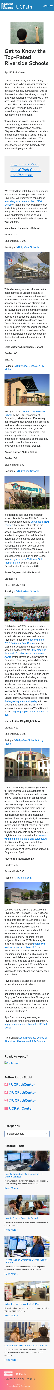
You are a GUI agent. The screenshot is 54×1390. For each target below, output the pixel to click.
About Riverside (26, 1037)
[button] (46, 6)
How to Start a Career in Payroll (21, 1218)
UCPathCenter (20, 1108)
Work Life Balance (35, 1041)
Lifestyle (20, 1041)
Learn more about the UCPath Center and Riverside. (25, 170)
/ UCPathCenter (21, 1084)
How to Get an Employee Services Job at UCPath (25, 1261)
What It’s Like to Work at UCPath (22, 1304)
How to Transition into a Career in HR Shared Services (23, 1175)
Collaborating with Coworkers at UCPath (25, 1345)
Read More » (11, 1188)
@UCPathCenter (22, 1092)
